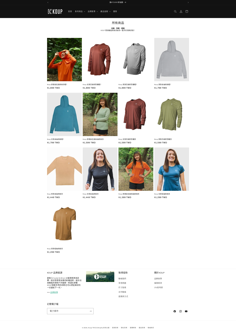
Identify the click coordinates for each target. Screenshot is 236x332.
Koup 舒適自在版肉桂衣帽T (57, 85)
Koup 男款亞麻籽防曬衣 (163, 139)
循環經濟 (158, 283)
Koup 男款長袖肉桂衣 (55, 194)
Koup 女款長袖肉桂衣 (91, 194)
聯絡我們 (122, 278)
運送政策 (142, 327)
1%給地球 (158, 287)
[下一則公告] (188, 2)
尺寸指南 (122, 287)
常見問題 (122, 283)
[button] (80, 11)
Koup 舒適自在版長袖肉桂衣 (93, 139)
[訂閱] (90, 311)
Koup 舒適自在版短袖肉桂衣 (128, 194)
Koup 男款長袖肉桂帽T (162, 85)
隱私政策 (124, 327)
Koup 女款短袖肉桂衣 (162, 194)
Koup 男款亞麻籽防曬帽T (127, 85)
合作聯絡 (122, 292)
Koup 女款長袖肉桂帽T (55, 139)
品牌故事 (54, 292)
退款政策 (115, 327)
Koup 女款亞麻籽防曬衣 (127, 139)
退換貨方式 (123, 296)
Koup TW (91, 327)
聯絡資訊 (151, 327)
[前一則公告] (48, 2)
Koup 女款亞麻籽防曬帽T (92, 85)
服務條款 (133, 327)
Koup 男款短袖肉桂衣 (55, 249)
